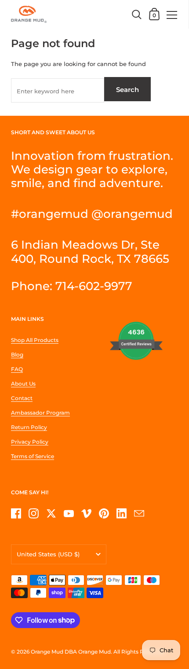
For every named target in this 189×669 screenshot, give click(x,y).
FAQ (17, 369)
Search (127, 89)
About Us (23, 383)
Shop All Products (34, 340)
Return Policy (29, 427)
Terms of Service (32, 456)
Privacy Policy (29, 441)
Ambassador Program (40, 412)
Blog (17, 354)
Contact (22, 398)
